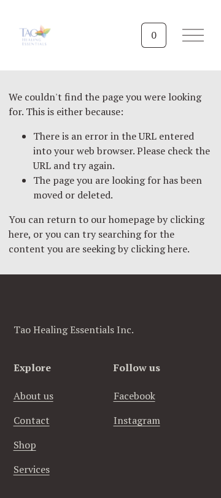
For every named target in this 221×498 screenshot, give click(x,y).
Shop (25, 444)
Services (32, 469)
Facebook (134, 395)
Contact (32, 420)
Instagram (137, 420)
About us (33, 395)
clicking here (159, 248)
